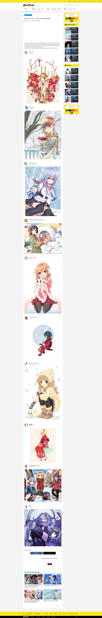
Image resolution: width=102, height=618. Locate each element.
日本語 (99, 1)
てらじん (31, 318)
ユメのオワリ (32, 221)
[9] (43, 253)
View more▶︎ (58, 606)
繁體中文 (79, 1)
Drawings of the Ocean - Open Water (50, 600)
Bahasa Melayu (93, 1)
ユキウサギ (31, 107)
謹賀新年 (31, 424)
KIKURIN (31, 108)
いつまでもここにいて (34, 317)
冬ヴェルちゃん (32, 162)
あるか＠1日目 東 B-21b (34, 164)
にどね (31, 467)
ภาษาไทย (87, 1)
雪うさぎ (31, 52)
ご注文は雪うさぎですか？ (34, 465)
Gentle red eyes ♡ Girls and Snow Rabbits (36, 11)
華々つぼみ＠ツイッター (34, 364)
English (69, 1)
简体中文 (74, 1)
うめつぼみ (32, 53)
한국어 (83, 1)
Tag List (25, 8)
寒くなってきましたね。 (34, 363)
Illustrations (27, 11)
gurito (31, 426)
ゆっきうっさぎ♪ (32, 257)
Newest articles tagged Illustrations (32, 572)
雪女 (30, 505)
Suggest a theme (37, 613)
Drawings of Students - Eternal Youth (50, 585)
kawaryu (31, 507)
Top (23, 11)
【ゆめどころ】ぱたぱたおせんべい (36, 219)
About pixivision (29, 613)
